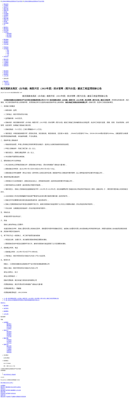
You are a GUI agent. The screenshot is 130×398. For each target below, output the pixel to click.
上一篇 (31, 298)
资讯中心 (7, 83)
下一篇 (21, 300)
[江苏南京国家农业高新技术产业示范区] (22, 1)
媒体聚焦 (6, 74)
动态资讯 (6, 72)
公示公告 (6, 75)
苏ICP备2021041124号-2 (7, 382)
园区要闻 (6, 71)
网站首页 (6, 4)
